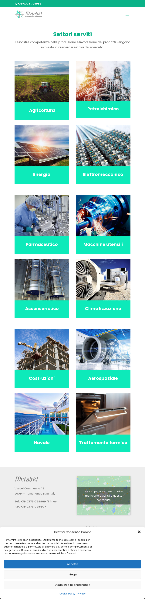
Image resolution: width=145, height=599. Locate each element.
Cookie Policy (67, 593)
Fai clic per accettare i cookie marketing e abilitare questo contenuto (104, 495)
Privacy (81, 593)
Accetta (72, 564)
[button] (139, 532)
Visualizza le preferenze (72, 585)
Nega (73, 574)
